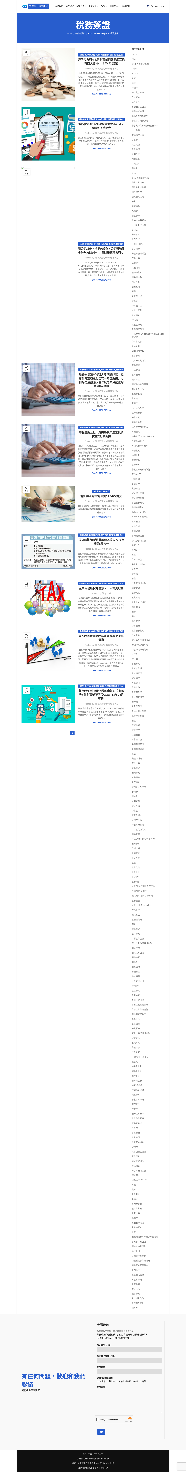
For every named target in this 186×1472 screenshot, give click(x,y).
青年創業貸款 (138, 1303)
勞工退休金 (137, 305)
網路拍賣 (136, 957)
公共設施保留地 (139, 220)
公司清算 (136, 234)
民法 (134, 753)
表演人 (135, 1061)
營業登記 (136, 801)
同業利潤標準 (112, 686)
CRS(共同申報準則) (140, 64)
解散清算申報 (138, 1099)
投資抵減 (136, 597)
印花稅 (135, 319)
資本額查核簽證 (139, 1151)
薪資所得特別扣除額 (141, 1033)
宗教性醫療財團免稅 (141, 469)
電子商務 (136, 1289)
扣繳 (134, 578)
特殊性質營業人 (139, 829)
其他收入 (136, 263)
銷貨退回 (136, 1251)
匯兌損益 (136, 315)
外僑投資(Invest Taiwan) (143, 436)
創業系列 (103, 686)
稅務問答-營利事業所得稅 (143, 886)
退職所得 (136, 1213)
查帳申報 (136, 725)
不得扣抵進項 (138, 111)
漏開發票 (136, 772)
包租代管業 (137, 310)
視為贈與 (136, 1095)
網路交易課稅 (138, 952)
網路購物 (136, 967)
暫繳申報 (136, 663)
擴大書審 (94, 583)
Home (69, 33)
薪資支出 (136, 1038)
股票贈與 (136, 990)
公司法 (135, 230)
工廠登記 (136, 526)
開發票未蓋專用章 (140, 1265)
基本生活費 (137, 422)
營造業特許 (137, 815)
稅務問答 (136, 881)
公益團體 (136, 249)
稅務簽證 (104, 244)
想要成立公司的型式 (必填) (122, 1336)
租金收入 (136, 872)
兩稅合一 (136, 215)
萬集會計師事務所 (106, 68)
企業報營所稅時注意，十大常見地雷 (101, 588)
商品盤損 (136, 370)
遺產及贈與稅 (138, 1222)
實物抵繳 (136, 488)
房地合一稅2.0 (138, 564)
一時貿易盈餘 (138, 92)
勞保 (134, 291)
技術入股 (136, 592)
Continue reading (101, 94)
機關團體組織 (138, 749)
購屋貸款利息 (138, 1161)
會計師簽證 (80, 33)
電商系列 (136, 1284)
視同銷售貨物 (138, 1090)
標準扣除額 (137, 739)
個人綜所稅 (137, 192)
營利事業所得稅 (107, 55)
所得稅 (135, 574)
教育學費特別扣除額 (141, 640)
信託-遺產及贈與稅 (140, 177)
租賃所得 (136, 858)
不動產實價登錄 (139, 106)
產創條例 (136, 848)
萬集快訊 (136, 1019)
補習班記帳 (137, 1085)
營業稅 (135, 810)
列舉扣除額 (137, 277)
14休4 (134, 54)
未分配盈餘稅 (138, 697)
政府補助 (136, 626)
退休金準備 (137, 1208)
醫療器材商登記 (139, 1241)
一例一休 (136, 87)
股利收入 (136, 986)
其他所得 (136, 258)
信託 (134, 173)
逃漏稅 (135, 1218)
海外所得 (136, 763)
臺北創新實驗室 (139, 1014)
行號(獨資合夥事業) (140, 1057)
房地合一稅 (137, 559)
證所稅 (135, 1128)
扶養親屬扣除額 (139, 583)
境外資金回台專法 (140, 427)
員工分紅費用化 (139, 360)
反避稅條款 (137, 324)
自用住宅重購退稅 (140, 1005)
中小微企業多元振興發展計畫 (145, 125)
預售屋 (135, 1308)
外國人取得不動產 (140, 446)
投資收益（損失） (140, 602)
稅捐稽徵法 (137, 919)
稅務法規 (83, 55)
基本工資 (136, 417)
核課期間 (136, 735)
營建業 (135, 796)
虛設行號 (136, 1047)
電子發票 (136, 1293)
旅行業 (135, 654)
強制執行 (136, 550)
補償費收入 (137, 1066)
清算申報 (136, 768)
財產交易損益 (138, 1142)
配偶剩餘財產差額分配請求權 (145, 1237)
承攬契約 (136, 588)
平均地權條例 (138, 536)
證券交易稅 (137, 1123)
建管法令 (136, 545)
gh (106, 593)
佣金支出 (136, 158)
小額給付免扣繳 (139, 512)
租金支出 (136, 867)
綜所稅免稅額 (138, 938)
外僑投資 (136, 431)
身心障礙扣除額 (139, 1170)
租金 (134, 862)
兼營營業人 (137, 272)
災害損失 (136, 777)
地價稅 (135, 403)
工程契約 (136, 531)
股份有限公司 (138, 981)
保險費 (135, 168)
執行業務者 (137, 412)
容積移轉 (136, 479)
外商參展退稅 (138, 441)
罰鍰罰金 (136, 971)
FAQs (89, 55)
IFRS (134, 78)
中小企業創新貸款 (140, 116)
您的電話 (101, 1367)
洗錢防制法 (137, 758)
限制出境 (136, 1270)
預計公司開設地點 (121, 1380)
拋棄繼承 (136, 607)
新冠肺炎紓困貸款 (140, 649)
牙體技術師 (137, 820)
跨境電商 (136, 1166)
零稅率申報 (137, 1279)
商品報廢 (136, 365)
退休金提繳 (137, 1204)
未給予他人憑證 (139, 711)
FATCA (135, 73)
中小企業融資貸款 (140, 121)
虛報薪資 (136, 1042)
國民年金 (136, 379)
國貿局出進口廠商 (140, 384)
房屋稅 (135, 569)
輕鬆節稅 (136, 1175)
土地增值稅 (137, 393)
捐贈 (88, 583)
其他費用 (136, 267)
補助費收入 (137, 1071)
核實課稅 (136, 730)
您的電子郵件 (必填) (106, 1356)
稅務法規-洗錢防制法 (141, 905)
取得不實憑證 (138, 329)
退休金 (135, 1199)
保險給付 (136, 163)
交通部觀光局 (138, 135)
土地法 (135, 398)
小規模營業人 (138, 502)
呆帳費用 (136, 356)
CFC (134, 59)
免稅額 (135, 211)
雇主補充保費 (138, 1274)
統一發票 (136, 933)
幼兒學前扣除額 (139, 540)
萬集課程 (136, 1024)
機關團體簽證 (138, 744)
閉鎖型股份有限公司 (141, 1260)
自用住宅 (136, 995)
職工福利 (136, 976)
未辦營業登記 (138, 716)
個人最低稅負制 (139, 187)
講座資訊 (136, 1104)
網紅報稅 (136, 948)
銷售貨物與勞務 (139, 1246)
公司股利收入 (138, 244)
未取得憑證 (137, 706)
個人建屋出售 (138, 182)
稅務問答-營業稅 (139, 891)
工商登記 (136, 521)
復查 (134, 555)
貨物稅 (135, 1147)
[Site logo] (35, 6)
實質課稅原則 (138, 493)
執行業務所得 (138, 408)
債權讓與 (136, 206)
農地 (134, 1185)
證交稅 (135, 1109)
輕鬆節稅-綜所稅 (139, 1180)
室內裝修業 (137, 474)
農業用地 (136, 1194)
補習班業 (136, 1076)
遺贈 (134, 1232)
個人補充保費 (138, 196)
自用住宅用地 (138, 1000)
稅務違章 (136, 915)
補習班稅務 (137, 1080)
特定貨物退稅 (138, 824)
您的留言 (101, 1387)
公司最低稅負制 (139, 225)
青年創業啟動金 (139, 1298)
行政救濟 (136, 1052)
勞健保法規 (137, 296)
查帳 (134, 720)
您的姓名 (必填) (104, 1345)
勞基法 (135, 301)
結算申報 (136, 929)
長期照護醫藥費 (139, 1256)
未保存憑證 (137, 692)
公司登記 (136, 239)
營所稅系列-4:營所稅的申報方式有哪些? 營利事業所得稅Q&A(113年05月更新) (101, 694)
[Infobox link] (155, 6)
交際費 (135, 140)
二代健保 (136, 130)
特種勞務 (136, 834)
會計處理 (97, 244)
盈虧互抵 (117, 55)
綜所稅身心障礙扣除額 (142, 943)
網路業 (135, 962)
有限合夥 (136, 687)
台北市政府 (137, 341)
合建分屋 (136, 346)
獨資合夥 (136, 843)
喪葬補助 (136, 374)
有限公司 (136, 682)
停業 (134, 201)
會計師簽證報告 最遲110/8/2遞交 (101, 496)
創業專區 (95, 686)
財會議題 (119, 244)
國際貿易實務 (138, 389)
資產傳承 (136, 1156)
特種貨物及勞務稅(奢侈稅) (143, 839)
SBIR (134, 83)
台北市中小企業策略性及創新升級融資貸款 (148, 335)
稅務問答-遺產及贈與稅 (142, 896)
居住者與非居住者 (140, 517)
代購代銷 (136, 144)
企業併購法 (137, 149)
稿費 (134, 924)
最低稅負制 (137, 668)
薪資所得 (136, 1028)
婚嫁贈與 (136, 460)
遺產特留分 (137, 1227)
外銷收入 (136, 450)
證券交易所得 (138, 1113)
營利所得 (136, 791)
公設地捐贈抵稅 (139, 253)
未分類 (135, 701)
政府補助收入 (138, 630)
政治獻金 (136, 635)
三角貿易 (136, 97)
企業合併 (136, 154)
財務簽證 (112, 244)
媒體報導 (136, 465)
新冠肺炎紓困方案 (140, 644)
